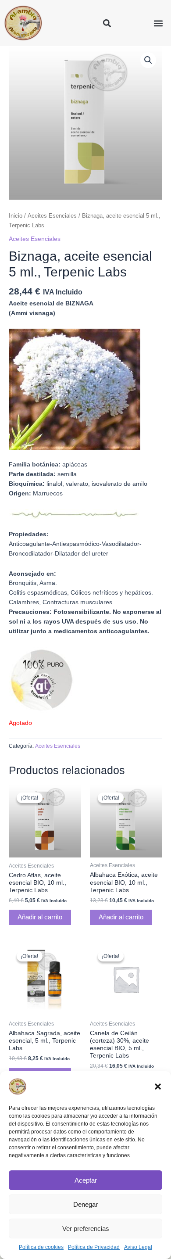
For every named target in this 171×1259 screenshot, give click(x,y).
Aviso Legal (138, 1247)
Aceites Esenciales (52, 216)
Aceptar (86, 1180)
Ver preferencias (85, 1228)
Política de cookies (41, 1247)
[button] (157, 1086)
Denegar (85, 1204)
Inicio (15, 216)
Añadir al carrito (40, 917)
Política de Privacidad (94, 1247)
